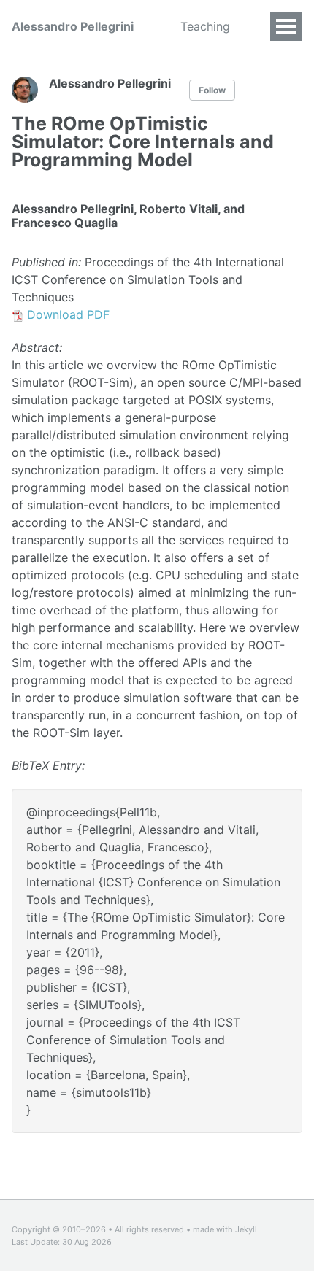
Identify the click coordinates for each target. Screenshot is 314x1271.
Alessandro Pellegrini (73, 26)
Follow (212, 90)
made (203, 1229)
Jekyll (246, 1229)
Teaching (205, 26)
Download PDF (68, 314)
